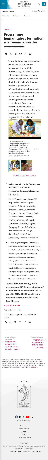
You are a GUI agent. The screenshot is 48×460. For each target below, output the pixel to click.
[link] (20, 310)
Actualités (5, 16)
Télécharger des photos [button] (25, 175)
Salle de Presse (8, 11)
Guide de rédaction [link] (30, 367)
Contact (27, 16)
